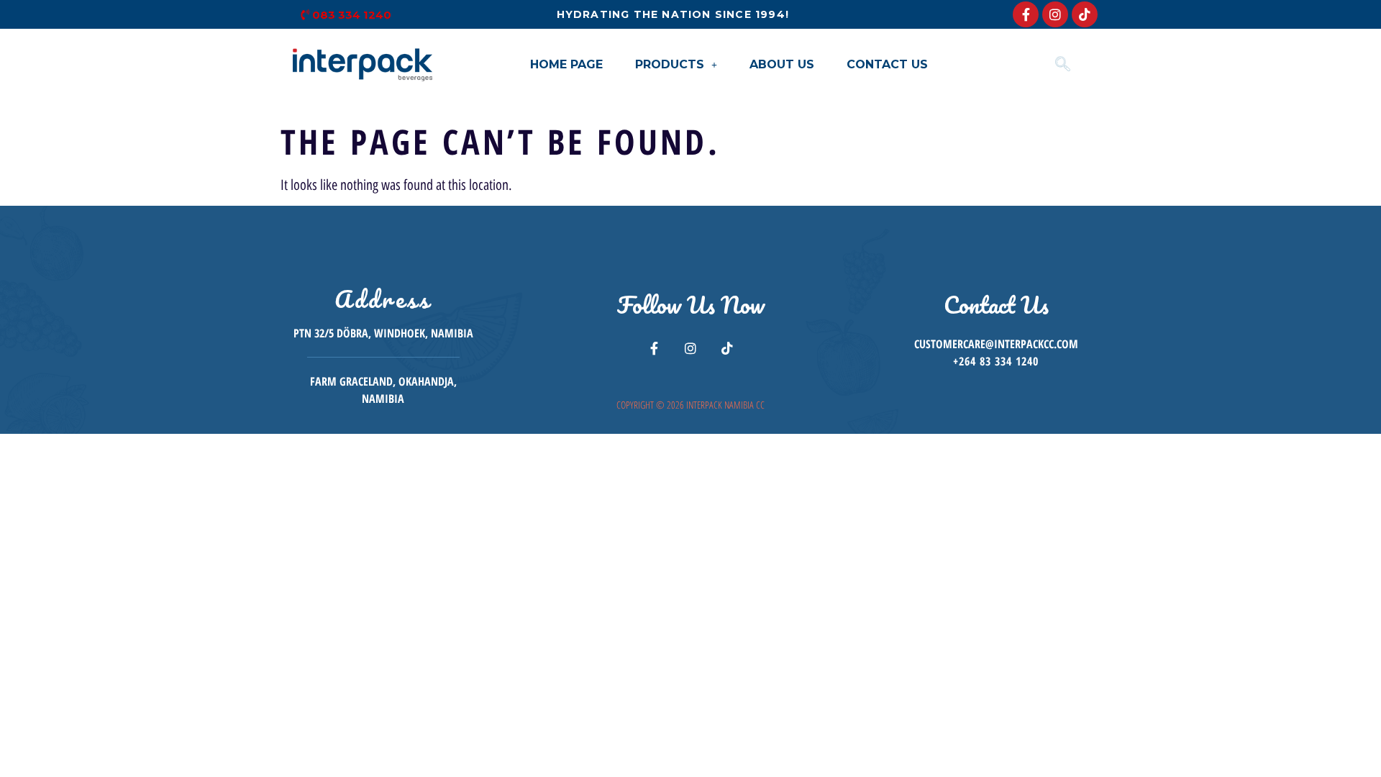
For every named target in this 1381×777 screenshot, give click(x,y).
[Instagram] (1055, 14)
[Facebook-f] (1026, 14)
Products (669, 64)
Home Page (566, 64)
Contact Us (887, 64)
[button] (676, 64)
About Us (781, 64)
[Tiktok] (1085, 14)
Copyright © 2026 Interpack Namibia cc (690, 405)
